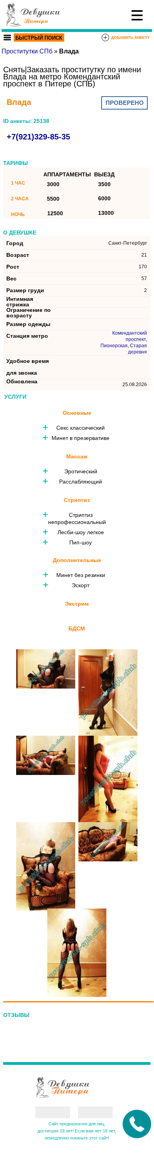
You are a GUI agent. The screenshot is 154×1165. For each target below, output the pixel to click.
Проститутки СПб (27, 51)
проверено (125, 102)
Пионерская (114, 345)
